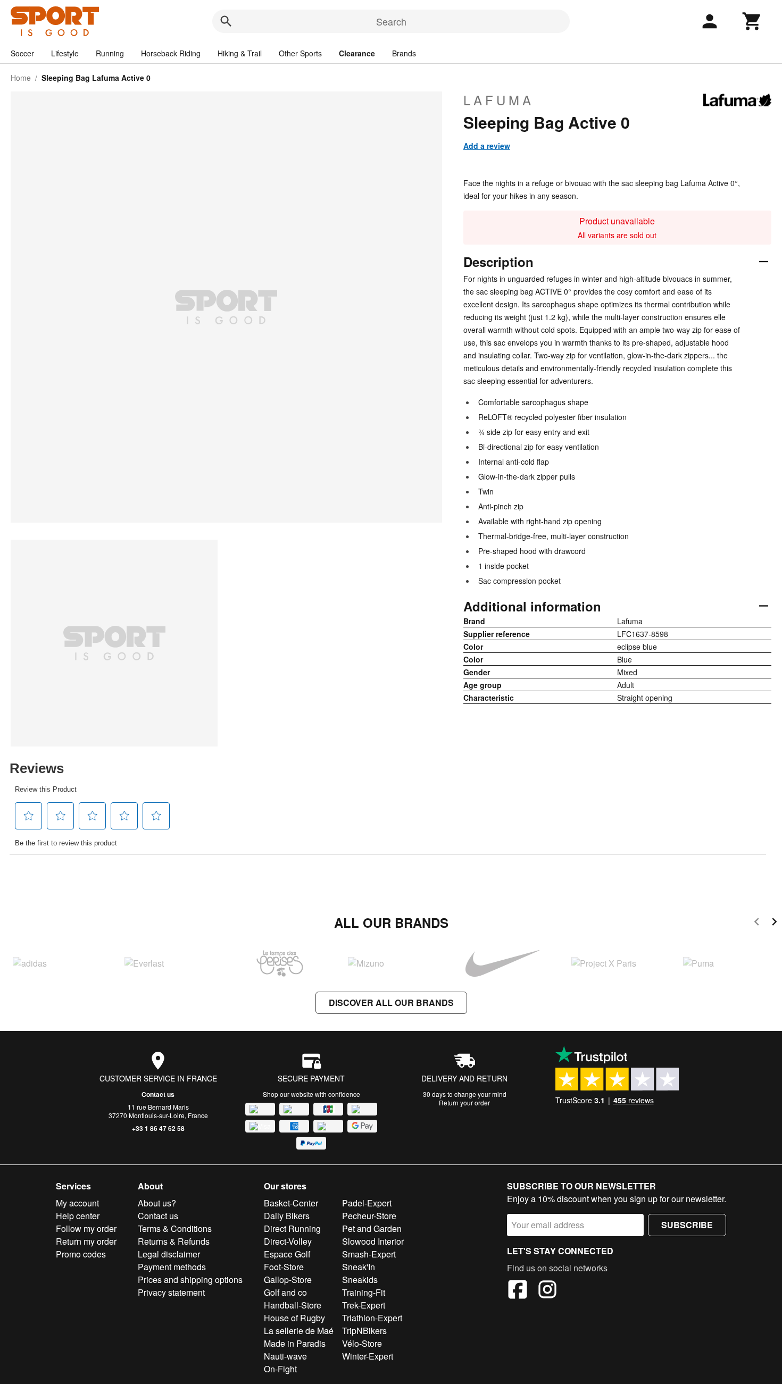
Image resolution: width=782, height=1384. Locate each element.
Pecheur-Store (369, 1216)
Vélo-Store (362, 1343)
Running (110, 53)
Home (21, 77)
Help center (77, 1216)
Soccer (22, 53)
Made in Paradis (295, 1343)
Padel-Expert (367, 1203)
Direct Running (292, 1228)
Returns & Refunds (174, 1241)
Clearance (357, 53)
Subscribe (687, 1225)
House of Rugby (294, 1318)
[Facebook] (517, 1291)
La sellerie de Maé (299, 1330)
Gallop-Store (288, 1279)
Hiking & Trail (240, 53)
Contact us (158, 1094)
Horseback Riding (171, 53)
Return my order (86, 1241)
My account (77, 1203)
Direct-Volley (288, 1241)
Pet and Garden (372, 1228)
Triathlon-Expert (372, 1318)
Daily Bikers (287, 1216)
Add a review (486, 145)
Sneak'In (358, 1267)
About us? (157, 1203)
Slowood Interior (373, 1241)
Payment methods (172, 1267)
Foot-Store (284, 1267)
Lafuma (498, 99)
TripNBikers (364, 1330)
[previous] (756, 923)
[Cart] (752, 21)
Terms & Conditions (175, 1228)
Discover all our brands (391, 1002)
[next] (774, 923)
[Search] (226, 21)
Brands (404, 53)
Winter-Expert (367, 1356)
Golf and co (285, 1292)
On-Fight (280, 1369)
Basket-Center (291, 1203)
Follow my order (86, 1228)
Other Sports (300, 53)
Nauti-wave (285, 1356)
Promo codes (81, 1254)
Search (391, 21)
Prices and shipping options (190, 1279)
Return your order (464, 1102)
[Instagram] (547, 1291)
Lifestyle (65, 53)
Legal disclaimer (169, 1254)
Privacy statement (171, 1292)
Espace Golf (287, 1254)
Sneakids (360, 1279)
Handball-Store (292, 1305)
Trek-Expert (363, 1305)
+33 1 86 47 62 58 (158, 1128)
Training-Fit (363, 1292)
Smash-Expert (369, 1254)
